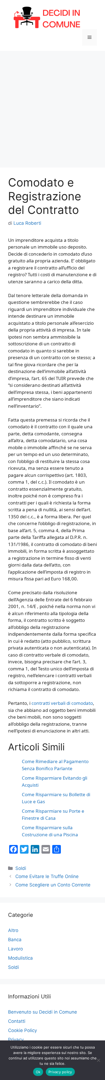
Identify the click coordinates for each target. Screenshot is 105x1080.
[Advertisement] (52, 106)
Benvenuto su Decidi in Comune (42, 1012)
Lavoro (15, 949)
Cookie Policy (22, 1030)
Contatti (16, 1021)
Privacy (16, 1039)
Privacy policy (60, 1072)
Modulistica (20, 958)
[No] (98, 1060)
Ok (38, 1072)
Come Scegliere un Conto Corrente (52, 885)
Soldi (20, 868)
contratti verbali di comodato (62, 703)
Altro (13, 930)
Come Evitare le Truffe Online (47, 876)
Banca (15, 939)
